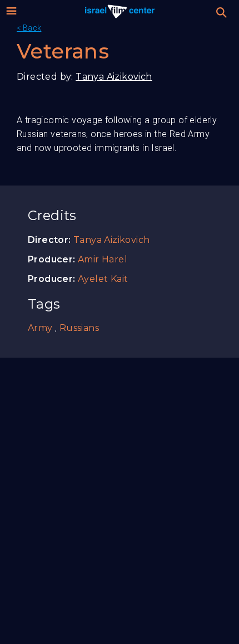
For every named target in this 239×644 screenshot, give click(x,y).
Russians (79, 328)
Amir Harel (102, 259)
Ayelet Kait (103, 279)
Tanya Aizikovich (114, 76)
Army (40, 328)
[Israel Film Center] (120, 11)
